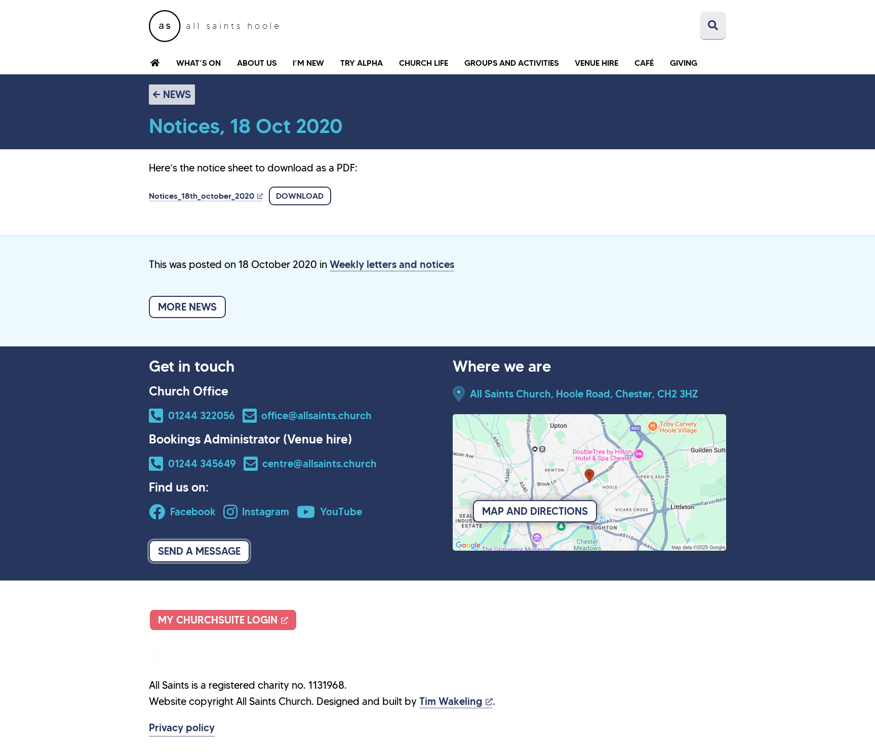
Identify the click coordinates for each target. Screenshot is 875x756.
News (177, 94)
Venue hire (596, 63)
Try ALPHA (361, 63)
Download (300, 196)
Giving (683, 63)
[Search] (713, 26)
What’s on (198, 63)
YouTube (341, 512)
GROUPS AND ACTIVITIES (511, 63)
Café (644, 63)
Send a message (199, 551)
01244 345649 (202, 464)
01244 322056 (201, 416)
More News (187, 307)
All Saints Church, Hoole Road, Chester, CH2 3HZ (584, 394)
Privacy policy (182, 728)
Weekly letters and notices (392, 264)
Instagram (265, 512)
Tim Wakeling (450, 701)
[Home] (214, 26)
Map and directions (535, 511)
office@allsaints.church (316, 416)
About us (256, 63)
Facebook (193, 512)
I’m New (308, 63)
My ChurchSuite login (217, 620)
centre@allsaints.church (319, 464)
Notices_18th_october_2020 (201, 196)
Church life (423, 63)
